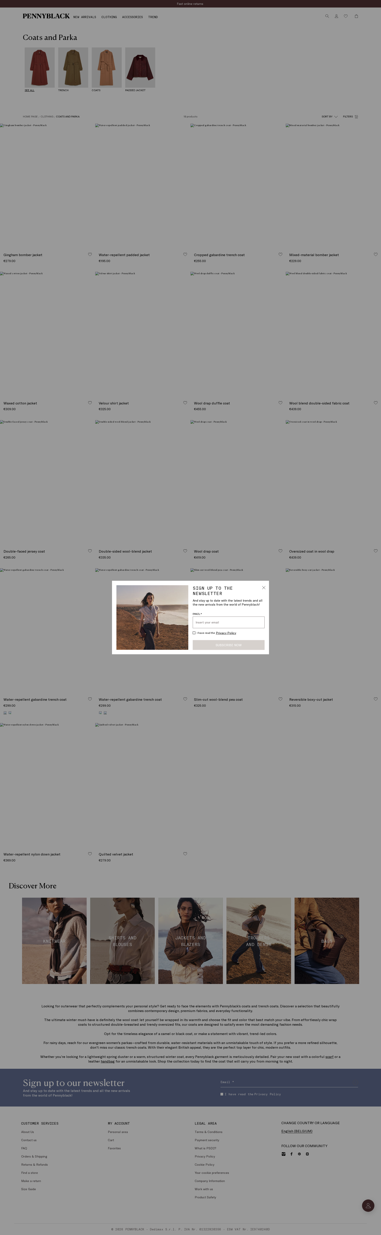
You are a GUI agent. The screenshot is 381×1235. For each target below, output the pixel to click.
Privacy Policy (226, 632)
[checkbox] (194, 632)
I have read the (216, 632)
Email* (197, 613)
